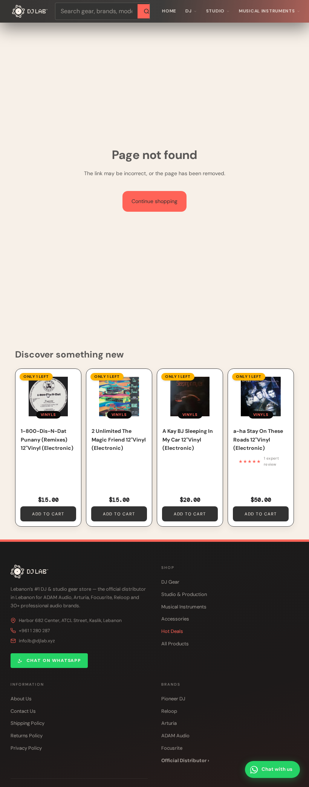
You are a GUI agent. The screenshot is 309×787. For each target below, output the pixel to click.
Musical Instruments (267, 11)
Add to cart (48, 514)
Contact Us (23, 711)
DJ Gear (170, 582)
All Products (175, 643)
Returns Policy (27, 735)
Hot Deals (172, 631)
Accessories (175, 619)
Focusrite (171, 748)
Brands (171, 684)
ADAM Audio (175, 735)
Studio (215, 11)
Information (27, 684)
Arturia (169, 723)
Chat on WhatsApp (53, 660)
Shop (167, 567)
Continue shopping (154, 201)
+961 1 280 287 (34, 631)
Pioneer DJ (173, 698)
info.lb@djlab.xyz (37, 641)
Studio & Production (184, 594)
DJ (188, 11)
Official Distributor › (185, 760)
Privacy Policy (26, 748)
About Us (21, 698)
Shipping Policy (27, 723)
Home (169, 11)
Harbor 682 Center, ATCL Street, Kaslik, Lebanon (70, 620)
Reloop (169, 711)
